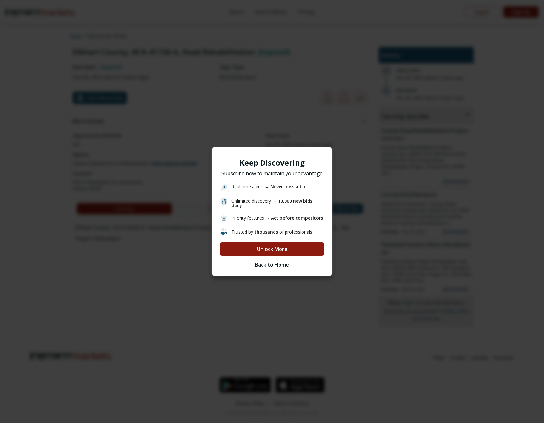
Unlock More (272, 248)
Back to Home (272, 264)
